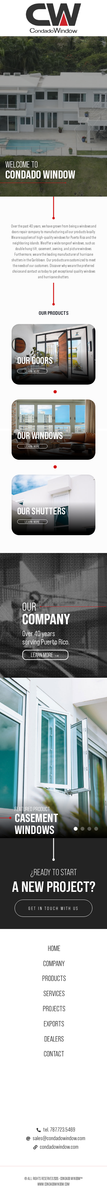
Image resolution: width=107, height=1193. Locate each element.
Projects (54, 1008)
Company (54, 963)
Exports (54, 1023)
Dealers (54, 1038)
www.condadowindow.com (53, 1184)
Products (54, 978)
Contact (54, 1053)
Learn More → (45, 655)
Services (54, 993)
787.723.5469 (62, 1129)
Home (54, 948)
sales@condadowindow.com (59, 1138)
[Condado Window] (53, 18)
